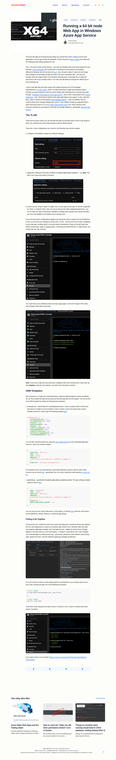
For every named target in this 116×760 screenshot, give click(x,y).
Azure (66, 20)
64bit (100, 20)
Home (55, 5)
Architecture (92, 20)
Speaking (75, 5)
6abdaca (48, 752)
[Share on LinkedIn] (82, 669)
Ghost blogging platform (59, 100)
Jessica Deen (18, 5)
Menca (68, 748)
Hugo (28, 752)
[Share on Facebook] (50, 669)
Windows (83, 20)
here (55, 72)
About (64, 5)
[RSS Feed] (99, 5)
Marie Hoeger (74, 59)
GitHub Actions (63, 752)
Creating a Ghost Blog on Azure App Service (47, 95)
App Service (74, 20)
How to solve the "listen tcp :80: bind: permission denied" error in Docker (57, 727)
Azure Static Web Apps (72, 750)
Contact (86, 5)
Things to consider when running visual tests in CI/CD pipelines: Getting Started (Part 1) (90, 727)
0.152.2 (37, 752)
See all (100, 698)
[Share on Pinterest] (66, 669)
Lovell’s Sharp (42, 90)
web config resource (62, 442)
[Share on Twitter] (33, 669)
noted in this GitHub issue (58, 105)
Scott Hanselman (38, 69)
